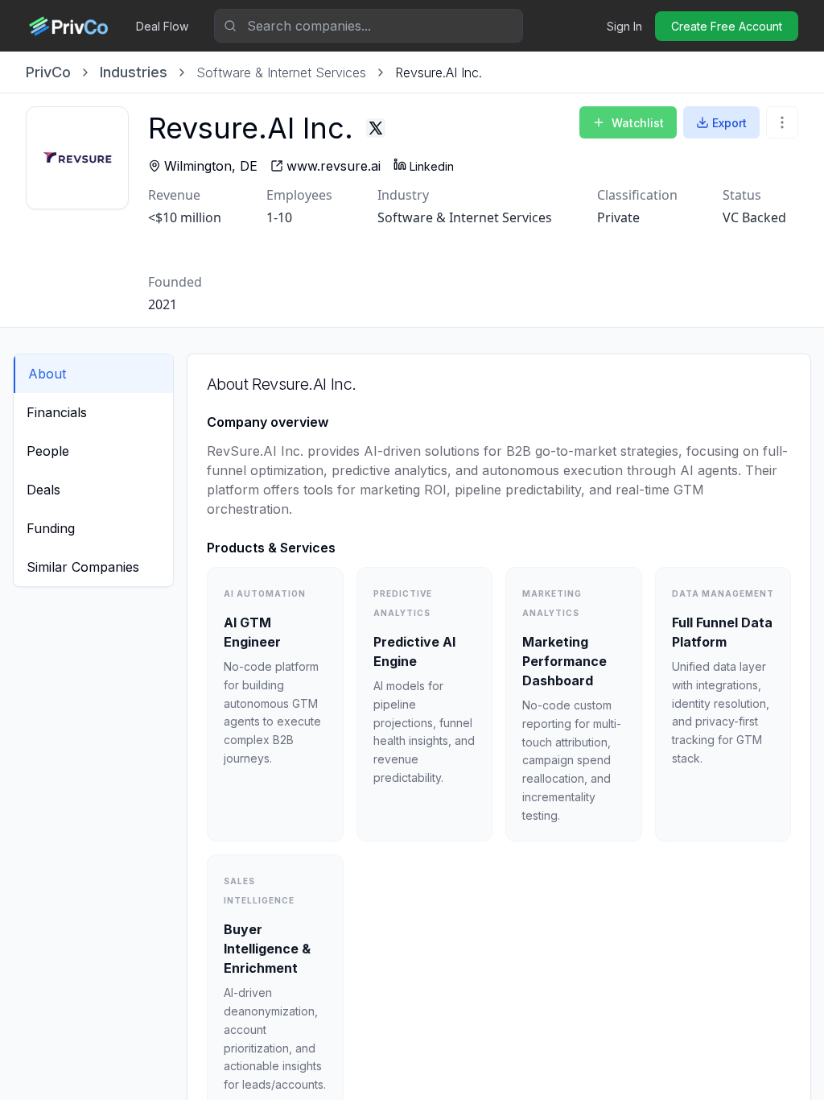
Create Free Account (726, 26)
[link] (438, 72)
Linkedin (432, 166)
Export (729, 123)
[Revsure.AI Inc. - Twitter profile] (375, 128)
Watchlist (638, 123)
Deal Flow (162, 26)
